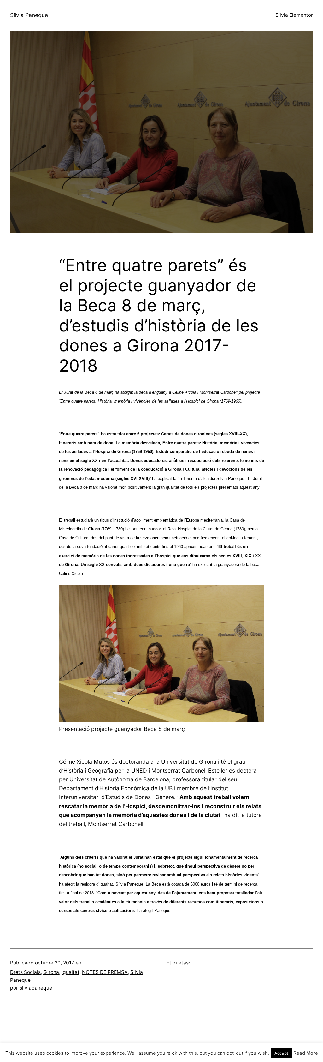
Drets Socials (25, 972)
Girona (51, 972)
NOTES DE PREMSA (105, 972)
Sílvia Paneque (29, 15)
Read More (305, 1053)
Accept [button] (281, 1053)
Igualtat (70, 972)
